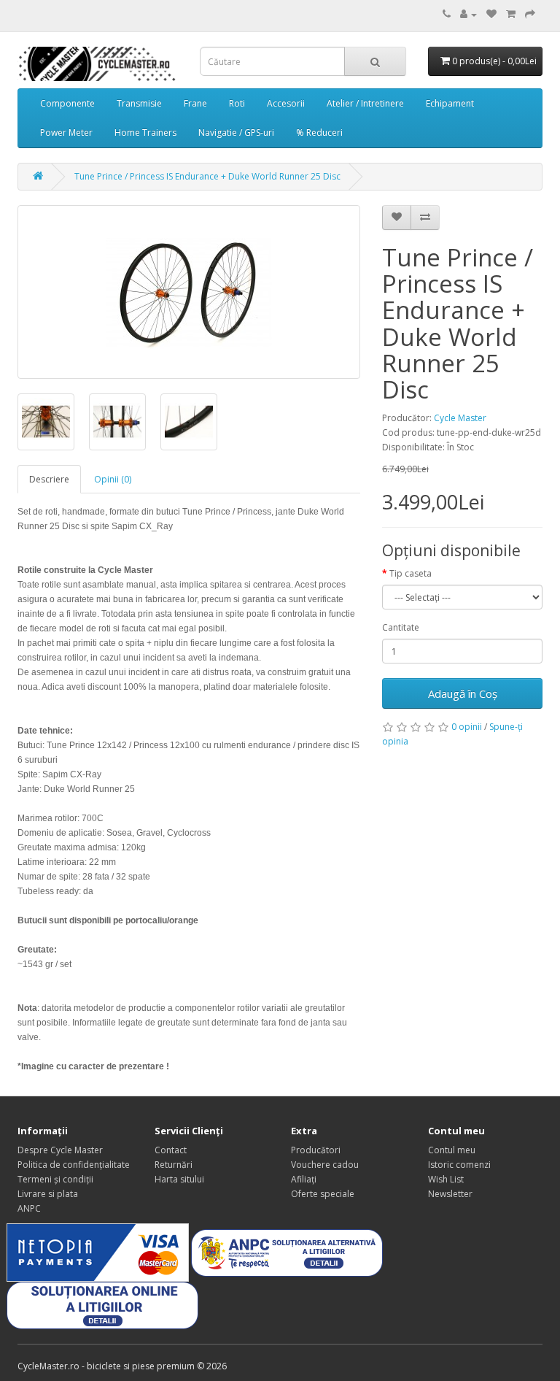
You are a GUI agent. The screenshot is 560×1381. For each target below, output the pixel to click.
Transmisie (139, 103)
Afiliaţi (303, 1179)
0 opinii (466, 726)
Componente (67, 103)
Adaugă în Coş (462, 693)
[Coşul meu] (511, 14)
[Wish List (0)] (491, 14)
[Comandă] (530, 14)
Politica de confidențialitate (74, 1164)
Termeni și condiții (55, 1179)
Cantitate (400, 627)
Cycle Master (460, 418)
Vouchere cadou (325, 1164)
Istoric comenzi (459, 1164)
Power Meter (66, 132)
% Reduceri (319, 132)
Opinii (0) (112, 479)
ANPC (29, 1208)
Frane (195, 103)
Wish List (446, 1179)
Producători (316, 1150)
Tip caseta (410, 573)
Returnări (173, 1164)
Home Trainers (145, 132)
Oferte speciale (322, 1194)
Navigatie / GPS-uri (236, 132)
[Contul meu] (468, 14)
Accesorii (286, 103)
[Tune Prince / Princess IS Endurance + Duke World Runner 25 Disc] (189, 292)
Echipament (450, 103)
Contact (171, 1150)
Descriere (49, 479)
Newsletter (450, 1194)
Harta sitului (179, 1179)
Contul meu (451, 1150)
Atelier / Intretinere (365, 103)
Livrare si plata (48, 1194)
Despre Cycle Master (60, 1150)
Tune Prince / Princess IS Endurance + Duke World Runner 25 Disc (207, 176)
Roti (237, 103)
